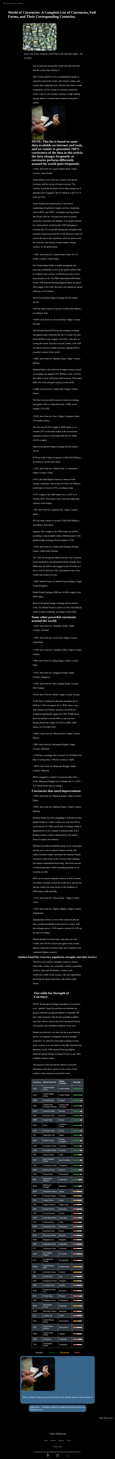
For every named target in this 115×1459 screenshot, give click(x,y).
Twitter (46, 1440)
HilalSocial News (13, 3)
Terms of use (57, 1447)
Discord (69, 1440)
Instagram (53, 1440)
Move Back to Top (106, 1418)
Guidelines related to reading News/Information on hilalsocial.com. (57, 1408)
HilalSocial (61, 1440)
